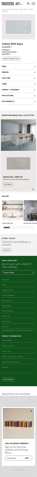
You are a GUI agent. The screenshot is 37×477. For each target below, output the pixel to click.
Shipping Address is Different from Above (18, 330)
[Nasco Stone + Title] (8, 4)
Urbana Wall (23, 9)
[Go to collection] (18, 135)
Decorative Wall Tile (10, 9)
